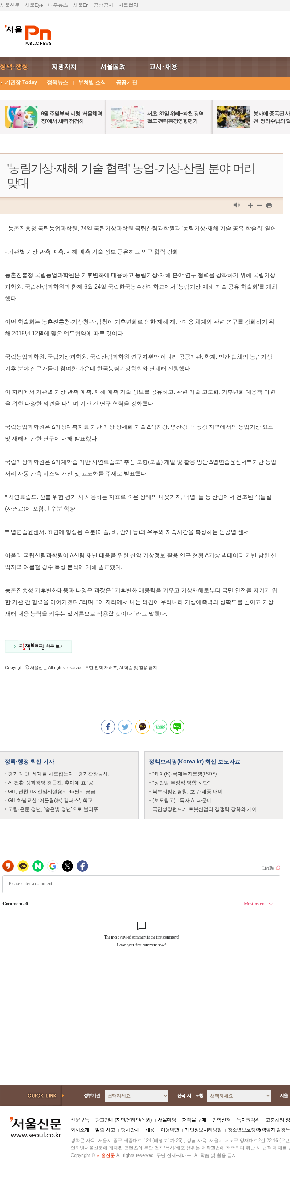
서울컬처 (128, 5)
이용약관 (170, 1129)
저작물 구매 (194, 1120)
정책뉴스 (57, 82)
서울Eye (34, 5)
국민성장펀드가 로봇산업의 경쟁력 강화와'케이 (204, 809)
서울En (81, 5)
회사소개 (80, 1129)
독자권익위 (248, 1120)
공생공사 (104, 5)
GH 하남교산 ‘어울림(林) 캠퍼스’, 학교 (50, 800)
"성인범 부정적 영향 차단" (181, 782)
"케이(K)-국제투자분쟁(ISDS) (184, 774)
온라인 (133, 1120)
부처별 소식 (92, 82)
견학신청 (221, 1120)
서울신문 (10, 5)
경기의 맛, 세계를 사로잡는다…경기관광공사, (58, 774)
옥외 (145, 1120)
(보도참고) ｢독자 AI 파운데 (182, 800)
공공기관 (126, 82)
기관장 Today (21, 82)
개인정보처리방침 (203, 1129)
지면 (120, 1120)
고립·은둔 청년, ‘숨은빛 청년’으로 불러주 (53, 809)
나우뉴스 (58, 5)
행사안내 (130, 1129)
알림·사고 (105, 1129)
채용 (150, 1129)
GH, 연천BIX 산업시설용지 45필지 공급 (51, 791)
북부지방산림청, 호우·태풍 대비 (187, 791)
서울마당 (167, 1120)
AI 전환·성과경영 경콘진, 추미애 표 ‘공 (50, 782)
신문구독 (80, 1120)
